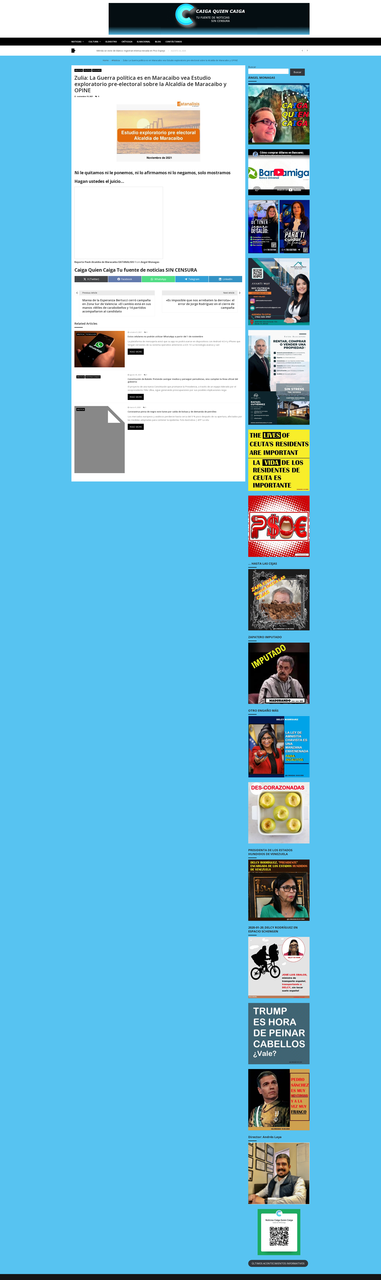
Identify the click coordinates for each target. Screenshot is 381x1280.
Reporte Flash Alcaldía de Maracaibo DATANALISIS (104, 262)
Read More (136, 351)
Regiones (97, 70)
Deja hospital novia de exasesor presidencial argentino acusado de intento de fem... (139, 50)
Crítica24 (127, 41)
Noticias (76, 41)
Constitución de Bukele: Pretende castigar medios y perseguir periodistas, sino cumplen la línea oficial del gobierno (183, 380)
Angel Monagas (150, 262)
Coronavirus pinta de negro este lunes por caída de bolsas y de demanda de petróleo (172, 411)
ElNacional (143, 41)
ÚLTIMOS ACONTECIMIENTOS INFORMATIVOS (278, 1263)
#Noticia (78, 70)
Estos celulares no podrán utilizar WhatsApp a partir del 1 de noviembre (165, 336)
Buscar (252, 67)
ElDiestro (111, 41)
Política (87, 70)
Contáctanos (173, 41)
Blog (158, 41)
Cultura (93, 41)
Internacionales (93, 377)
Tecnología (91, 334)
